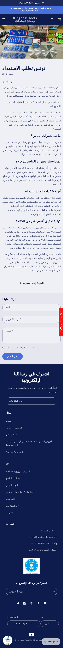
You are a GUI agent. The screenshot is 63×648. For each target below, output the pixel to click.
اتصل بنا (9, 513)
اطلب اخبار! (11, 435)
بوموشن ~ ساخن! (14, 428)
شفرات (47, 87)
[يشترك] (53, 401)
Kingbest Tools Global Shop (28, 640)
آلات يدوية (10, 499)
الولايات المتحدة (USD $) (21, 624)
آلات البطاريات (12, 506)
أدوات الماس (12, 485)
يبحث (8, 421)
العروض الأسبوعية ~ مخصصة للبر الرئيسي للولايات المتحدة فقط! (29, 443)
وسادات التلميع (13, 478)
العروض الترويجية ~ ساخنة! (18, 471)
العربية (47, 624)
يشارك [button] (9, 81)
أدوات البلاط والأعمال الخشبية (20, 492)
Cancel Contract (14, 452)
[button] (3, 19)
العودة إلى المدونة (33, 283)
